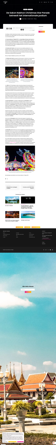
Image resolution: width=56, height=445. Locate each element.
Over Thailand (30, 9)
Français (43, 242)
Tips (10, 204)
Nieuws (4, 232)
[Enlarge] (17, 67)
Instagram (41, 2)
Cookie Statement (31, 234)
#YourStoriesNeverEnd (35, 227)
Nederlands (43, 243)
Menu (52, 2)
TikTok (46, 2)
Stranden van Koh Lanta (25, 220)
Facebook (39, 2)
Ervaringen (25, 9)
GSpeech (33, 30)
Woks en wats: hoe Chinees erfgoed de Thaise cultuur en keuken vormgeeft (12, 221)
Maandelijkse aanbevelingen (20, 234)
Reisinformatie (5, 235)
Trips (17, 235)
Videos (17, 237)
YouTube (45, 2)
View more (4, 440)
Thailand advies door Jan (6, 234)
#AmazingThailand (19, 227)
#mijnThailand (27, 227)
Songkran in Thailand (13, 142)
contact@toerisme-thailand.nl (47, 239)
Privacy (30, 232)
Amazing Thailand (24, 18)
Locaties (4, 237)
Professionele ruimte (32, 237)
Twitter (43, 2)
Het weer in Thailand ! (9, 205)
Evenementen (31, 235)
